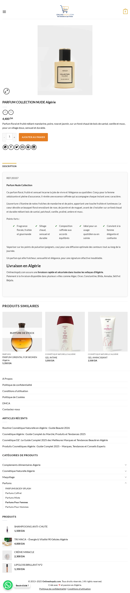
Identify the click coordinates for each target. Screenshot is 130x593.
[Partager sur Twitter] (16, 147)
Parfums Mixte (12, 497)
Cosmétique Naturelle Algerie (18, 470)
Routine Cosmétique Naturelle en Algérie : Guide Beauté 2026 (36, 427)
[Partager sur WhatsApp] (5, 147)
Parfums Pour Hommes (17, 507)
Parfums (7, 483)
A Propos (7, 378)
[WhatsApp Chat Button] (8, 585)
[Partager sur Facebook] (11, 147)
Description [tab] (9, 166)
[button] (4, 12)
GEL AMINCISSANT (97, 357)
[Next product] (5, 112)
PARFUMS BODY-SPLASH (18, 488)
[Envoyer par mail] (22, 147)
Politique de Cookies (13, 397)
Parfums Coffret (13, 493)
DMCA (6, 403)
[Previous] (2, 341)
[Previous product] (10, 112)
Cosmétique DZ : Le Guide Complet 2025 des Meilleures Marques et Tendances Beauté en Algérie (55, 440)
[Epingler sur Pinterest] (28, 147)
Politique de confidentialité (17, 384)
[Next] (127, 341)
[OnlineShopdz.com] (65, 12)
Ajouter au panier (33, 137)
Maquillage (8, 477)
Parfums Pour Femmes (16, 502)
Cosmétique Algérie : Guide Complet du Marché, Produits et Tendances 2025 (44, 434)
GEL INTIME (51, 357)
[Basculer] (126, 465)
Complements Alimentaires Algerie (21, 464)
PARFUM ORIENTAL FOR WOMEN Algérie (19, 359)
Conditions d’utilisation (15, 390)
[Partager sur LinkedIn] (33, 147)
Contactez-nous (11, 409)
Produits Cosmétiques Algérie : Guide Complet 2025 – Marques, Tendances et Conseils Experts (53, 446)
